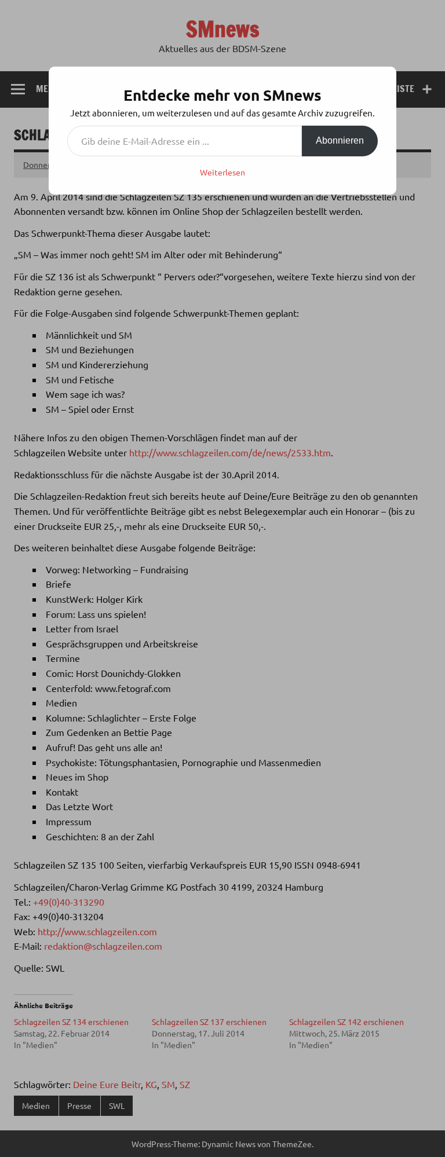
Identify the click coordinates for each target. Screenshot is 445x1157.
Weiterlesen (222, 172)
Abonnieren (340, 140)
